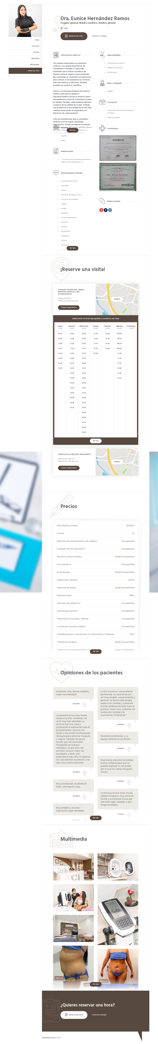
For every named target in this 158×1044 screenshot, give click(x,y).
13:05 (72, 378)
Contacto (35, 46)
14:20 (72, 402)
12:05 (72, 358)
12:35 (72, 368)
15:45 (84, 412)
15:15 (84, 402)
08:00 (119, 333)
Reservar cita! (33, 70)
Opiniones (35, 58)
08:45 (119, 348)
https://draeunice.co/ (75, 162)
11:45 (84, 358)
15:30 (84, 407)
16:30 (84, 427)
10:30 (60, 333)
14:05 (72, 397)
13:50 (72, 392)
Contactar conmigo (99, 36)
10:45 (60, 338)
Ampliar (117, 299)
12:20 (72, 363)
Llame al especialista (69, 307)
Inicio (37, 40)
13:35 (60, 368)
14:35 (72, 407)
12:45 (60, 358)
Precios (36, 52)
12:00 (60, 343)
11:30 (84, 353)
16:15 (84, 422)
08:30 (119, 343)
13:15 (84, 388)
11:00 (84, 343)
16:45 (84, 432)
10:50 (72, 333)
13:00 (84, 383)
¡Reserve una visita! (76, 36)
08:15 (119, 338)
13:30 (84, 392)
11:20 (72, 343)
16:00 (84, 417)
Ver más (72, 130)
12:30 (60, 353)
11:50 (72, 353)
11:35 (72, 348)
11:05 (72, 338)
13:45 (84, 397)
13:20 (60, 363)
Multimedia (34, 64)
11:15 (84, 348)
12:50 (72, 373)
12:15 (60, 348)
